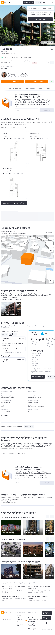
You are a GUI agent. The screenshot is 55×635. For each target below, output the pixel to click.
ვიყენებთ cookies (33, 617)
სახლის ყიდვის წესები (20, 624)
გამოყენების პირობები (32, 624)
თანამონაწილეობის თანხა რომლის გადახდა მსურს (12, 344)
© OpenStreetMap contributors (47, 283)
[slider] (3, 340)
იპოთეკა (18, 88)
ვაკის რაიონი (22, 233)
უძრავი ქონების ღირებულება (9, 331)
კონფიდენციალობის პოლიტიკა (35, 620)
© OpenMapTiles (37, 283)
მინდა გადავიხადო (7, 356)
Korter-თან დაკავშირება (19, 616)
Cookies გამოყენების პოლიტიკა (40, 12)
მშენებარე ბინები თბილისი (9, 233)
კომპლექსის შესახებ (44, 88)
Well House (4, 68)
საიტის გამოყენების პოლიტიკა (40, 14)
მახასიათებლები (29, 88)
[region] (27, 259)
